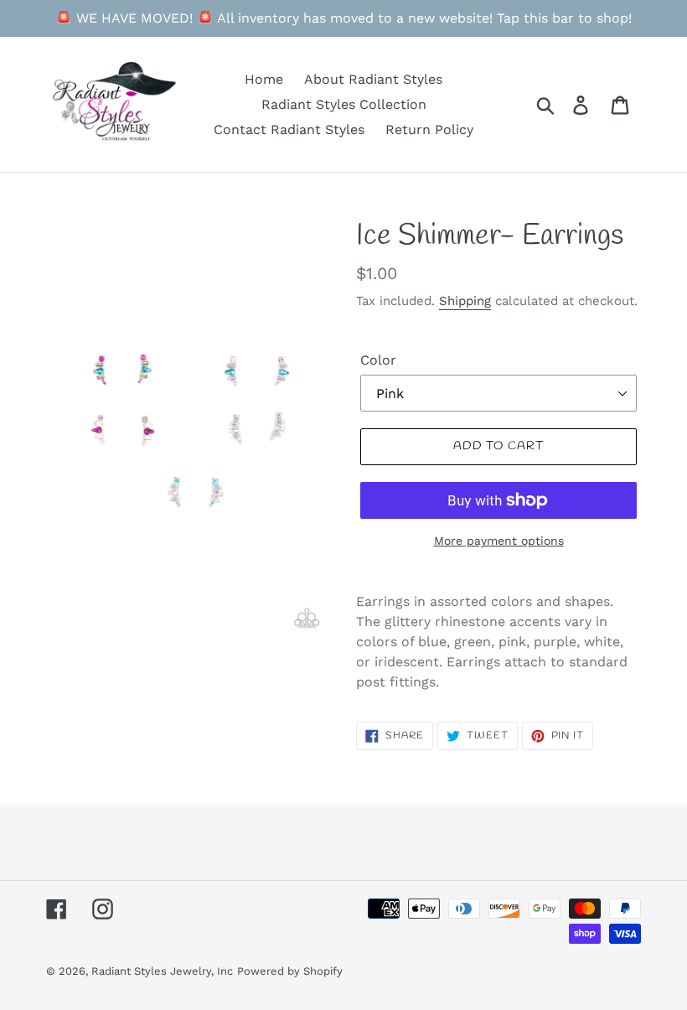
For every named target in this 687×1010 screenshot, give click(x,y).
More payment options (499, 540)
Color (378, 360)
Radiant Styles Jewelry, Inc (162, 971)
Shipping (465, 300)
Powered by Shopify (290, 971)
